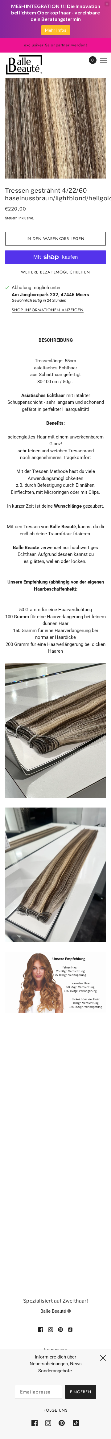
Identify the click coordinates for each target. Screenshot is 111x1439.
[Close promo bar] (107, 4)
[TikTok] (74, 1423)
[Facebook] (36, 1423)
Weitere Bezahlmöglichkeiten (55, 272)
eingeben (80, 1392)
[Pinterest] (61, 1423)
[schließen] (103, 1358)
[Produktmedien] (55, 730)
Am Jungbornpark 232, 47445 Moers (50, 294)
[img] (41, 1329)
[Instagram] (48, 1423)
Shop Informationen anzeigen (48, 310)
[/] (30, 65)
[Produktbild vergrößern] (55, 128)
